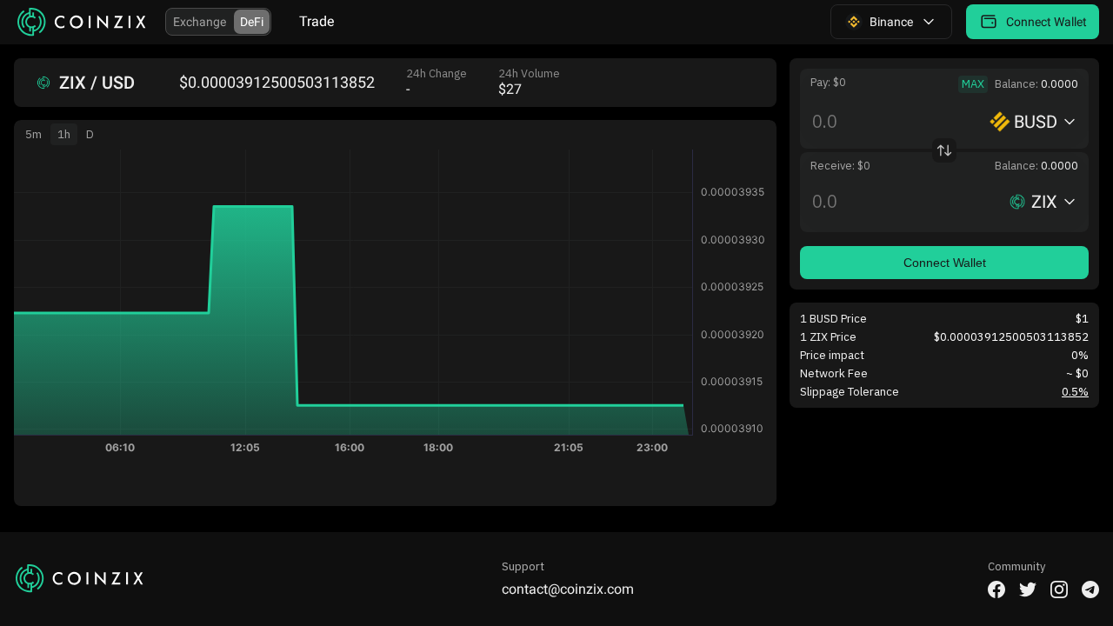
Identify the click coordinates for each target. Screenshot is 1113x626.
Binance (891, 22)
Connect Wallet (944, 263)
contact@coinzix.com (568, 589)
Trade (316, 21)
